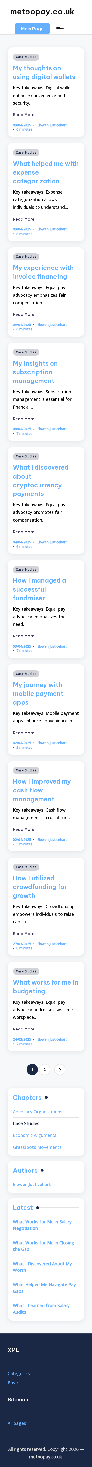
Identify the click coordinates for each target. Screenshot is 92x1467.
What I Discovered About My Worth (42, 1267)
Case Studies (26, 57)
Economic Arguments (34, 1135)
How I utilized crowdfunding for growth (40, 887)
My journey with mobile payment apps (38, 693)
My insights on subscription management (35, 372)
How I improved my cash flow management (42, 790)
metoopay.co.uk (42, 11)
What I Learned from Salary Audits (41, 1308)
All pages (17, 1423)
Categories (19, 1373)
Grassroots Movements (37, 1147)
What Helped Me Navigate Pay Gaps (44, 1288)
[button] (32, 29)
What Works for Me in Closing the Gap (43, 1246)
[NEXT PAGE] (60, 1069)
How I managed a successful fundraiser (39, 589)
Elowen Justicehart (32, 1184)
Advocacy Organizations (37, 1111)
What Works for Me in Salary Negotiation (42, 1225)
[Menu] (59, 29)
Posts (13, 1382)
